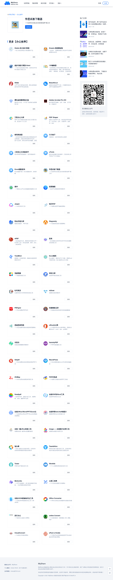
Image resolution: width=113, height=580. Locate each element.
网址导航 (12, 14)
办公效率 (20, 14)
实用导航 (26, 3)
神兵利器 (43, 3)
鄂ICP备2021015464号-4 (69, 575)
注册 (105, 3)
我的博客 (35, 3)
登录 (99, 3)
